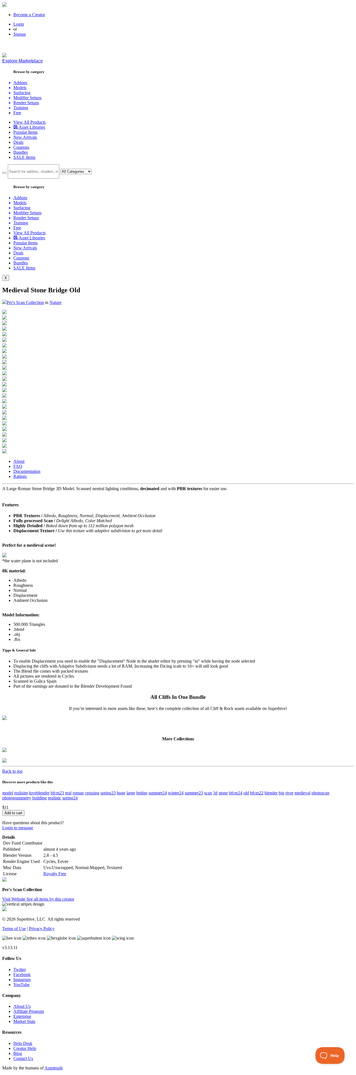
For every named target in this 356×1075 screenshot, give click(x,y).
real (68, 793)
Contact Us (23, 1058)
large (131, 793)
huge (121, 793)
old (246, 793)
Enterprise (22, 1016)
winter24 (176, 793)
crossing (92, 793)
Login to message (17, 827)
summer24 (158, 793)
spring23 (108, 793)
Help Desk (22, 1043)
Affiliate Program (28, 1011)
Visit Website (14, 899)
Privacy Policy (42, 928)
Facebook (22, 974)
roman (78, 793)
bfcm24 (235, 793)
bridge (141, 793)
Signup (19, 34)
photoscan (320, 793)
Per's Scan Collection (25, 302)
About (18, 461)
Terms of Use (14, 928)
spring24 (70, 798)
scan (208, 793)
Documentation (26, 471)
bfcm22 (256, 793)
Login (18, 24)
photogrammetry (16, 798)
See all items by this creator (50, 899)
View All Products (29, 122)
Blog (17, 1053)
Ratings (20, 476)
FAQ (17, 466)
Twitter (19, 969)
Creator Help (24, 1048)
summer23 (194, 793)
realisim (21, 793)
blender (271, 793)
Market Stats (24, 1021)
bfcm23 (57, 793)
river (289, 793)
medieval (302, 793)
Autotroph (53, 1068)
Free (17, 112)
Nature (55, 302)
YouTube (21, 984)
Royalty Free (54, 873)
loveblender (39, 793)
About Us (22, 1006)
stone (223, 793)
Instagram (22, 979)
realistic (54, 798)
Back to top (12, 771)
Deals (18, 142)
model (7, 793)
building (39, 798)
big (281, 793)
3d (215, 793)
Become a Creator (29, 14)
